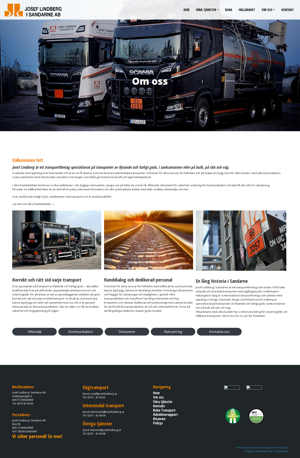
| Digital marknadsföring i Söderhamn (266, 451)
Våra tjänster (206, 10)
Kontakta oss (219, 331)
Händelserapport (165, 414)
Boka (228, 10)
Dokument (127, 331)
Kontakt (287, 10)
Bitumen (159, 418)
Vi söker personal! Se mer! (37, 436)
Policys (158, 423)
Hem (186, 10)
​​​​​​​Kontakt (159, 405)
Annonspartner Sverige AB (272, 447)
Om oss (267, 10)
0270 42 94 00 (25, 403)
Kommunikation (80, 331)
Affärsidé (34, 331)
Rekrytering (173, 331)
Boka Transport (164, 410)
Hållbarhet (247, 10)
